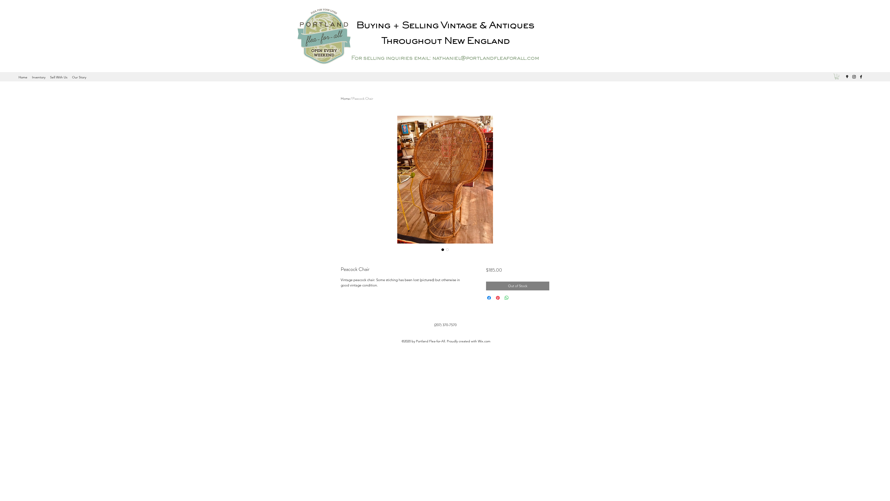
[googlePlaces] (847, 76)
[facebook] (861, 76)
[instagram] (854, 76)
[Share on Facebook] (489, 298)
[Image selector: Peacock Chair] (442, 249)
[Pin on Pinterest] (498, 298)
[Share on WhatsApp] (506, 298)
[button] (836, 76)
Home (345, 98)
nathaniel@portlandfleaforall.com (485, 58)
